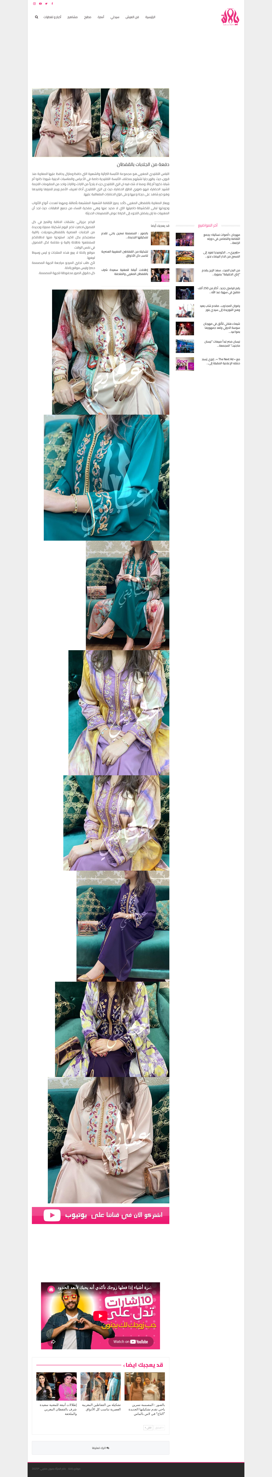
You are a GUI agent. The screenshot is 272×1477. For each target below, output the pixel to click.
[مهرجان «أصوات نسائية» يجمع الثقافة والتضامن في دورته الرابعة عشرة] (185, 239)
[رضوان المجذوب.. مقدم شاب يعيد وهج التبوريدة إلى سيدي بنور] (185, 310)
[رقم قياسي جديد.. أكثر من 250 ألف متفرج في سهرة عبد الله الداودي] (185, 293)
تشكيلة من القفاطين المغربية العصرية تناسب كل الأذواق (124, 253)
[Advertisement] (208, 152)
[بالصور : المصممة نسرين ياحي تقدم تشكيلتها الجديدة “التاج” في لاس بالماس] (160, 238)
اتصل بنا (213, 3)
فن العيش (132, 17)
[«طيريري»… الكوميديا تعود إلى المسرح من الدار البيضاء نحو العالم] (185, 257)
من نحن (237, 3)
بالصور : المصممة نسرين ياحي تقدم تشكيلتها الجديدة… (124, 235)
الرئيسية (150, 17)
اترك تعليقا (99, 1447)
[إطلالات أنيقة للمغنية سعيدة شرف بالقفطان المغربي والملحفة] (160, 275)
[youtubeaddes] (100, 1215)
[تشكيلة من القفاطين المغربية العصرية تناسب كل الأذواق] (160, 257)
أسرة (101, 17)
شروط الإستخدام (199, 3)
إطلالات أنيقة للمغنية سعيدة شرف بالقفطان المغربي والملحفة (124, 272)
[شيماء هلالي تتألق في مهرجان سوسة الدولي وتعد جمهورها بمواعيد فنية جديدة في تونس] (185, 328)
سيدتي (114, 17)
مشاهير (73, 17)
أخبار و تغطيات (52, 17)
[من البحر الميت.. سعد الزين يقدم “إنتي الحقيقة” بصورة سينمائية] (185, 275)
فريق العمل (225, 3)
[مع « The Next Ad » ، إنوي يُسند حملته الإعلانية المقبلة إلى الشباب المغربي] (185, 364)
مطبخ (87, 17)
